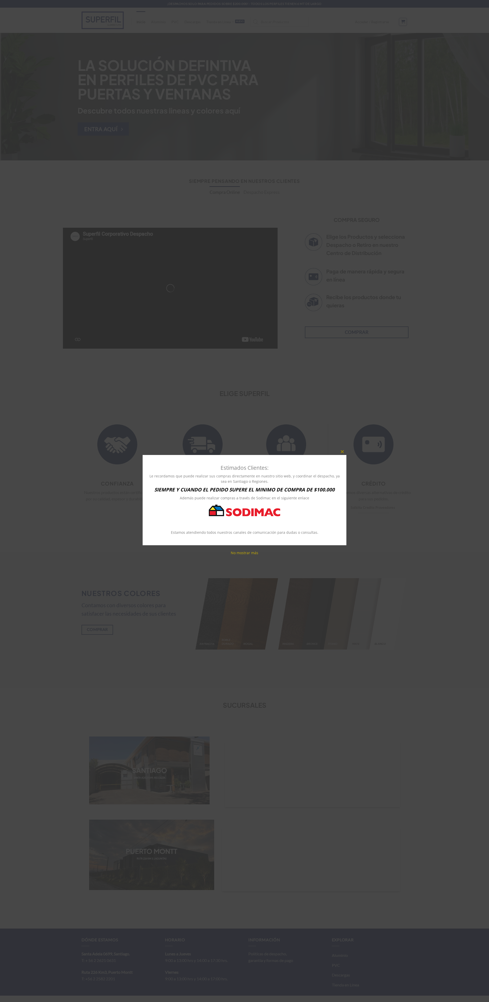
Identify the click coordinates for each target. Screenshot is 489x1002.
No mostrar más (244, 552)
